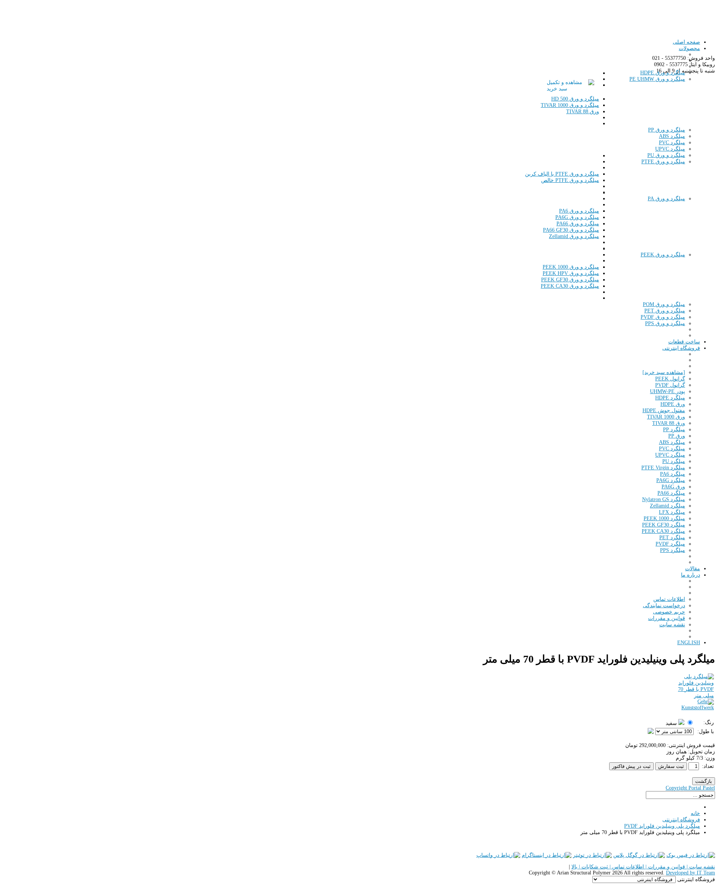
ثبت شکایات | (592, 867)
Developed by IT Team (690, 873)
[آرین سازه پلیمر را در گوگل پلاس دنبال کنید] (639, 855)
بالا (574, 867)
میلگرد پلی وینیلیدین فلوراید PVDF (662, 826)
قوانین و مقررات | (664, 867)
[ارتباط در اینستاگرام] (546, 855)
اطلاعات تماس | (626, 867)
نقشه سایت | (700, 867)
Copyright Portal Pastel (690, 788)
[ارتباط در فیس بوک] (690, 855)
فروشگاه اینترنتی (681, 819)
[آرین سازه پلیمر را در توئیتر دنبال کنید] (592, 855)
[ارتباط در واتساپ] (498, 855)
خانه (695, 813)
